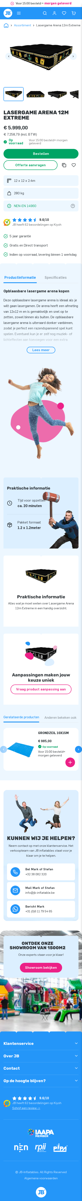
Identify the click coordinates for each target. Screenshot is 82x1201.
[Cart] (74, 13)
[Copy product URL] (64, 165)
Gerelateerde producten (21, 717)
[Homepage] (7, 13)
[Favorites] (64, 13)
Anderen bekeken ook (60, 717)
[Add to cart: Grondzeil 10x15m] (70, 762)
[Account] (54, 13)
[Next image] (73, 56)
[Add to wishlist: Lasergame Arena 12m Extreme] (74, 165)
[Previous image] (8, 56)
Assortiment (22, 25)
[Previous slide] (3, 749)
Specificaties (56, 277)
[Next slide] (78, 749)
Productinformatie (20, 277)
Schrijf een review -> (26, 1108)
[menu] (19, 13)
